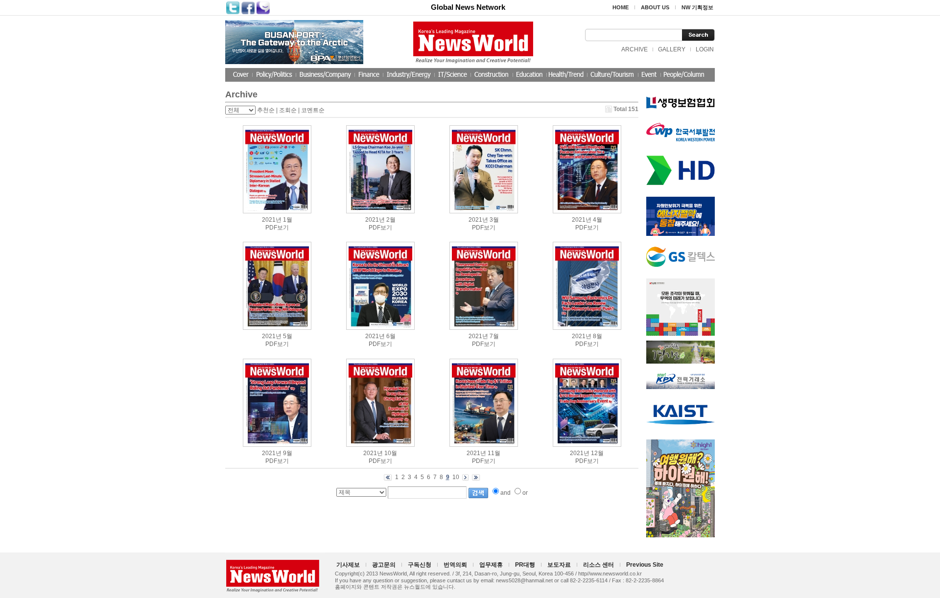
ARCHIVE (634, 49)
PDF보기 (277, 227)
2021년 (272, 219)
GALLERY (671, 49)
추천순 (266, 110)
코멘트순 (313, 110)
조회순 (288, 110)
